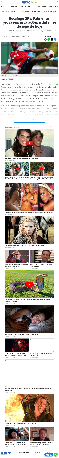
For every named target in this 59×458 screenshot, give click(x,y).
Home (2, 6)
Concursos (50, 6)
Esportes (44, 6)
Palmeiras (20, 84)
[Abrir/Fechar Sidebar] (1, 2)
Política (29, 6)
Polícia (35, 6)
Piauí (39, 6)
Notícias (7, 6)
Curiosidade (22, 6)
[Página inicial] (26, 2)
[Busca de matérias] (57, 2)
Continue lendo (29, 120)
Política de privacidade (38, 453)
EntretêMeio (14, 6)
